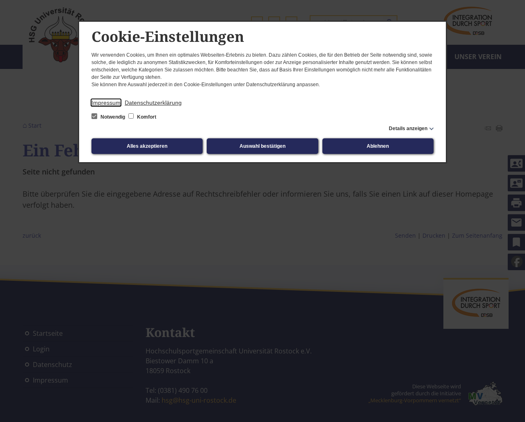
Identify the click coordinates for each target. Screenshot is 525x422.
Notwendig (112, 117)
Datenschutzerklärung (153, 102)
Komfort (146, 117)
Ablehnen (378, 146)
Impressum (106, 102)
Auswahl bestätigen (262, 146)
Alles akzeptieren (147, 146)
